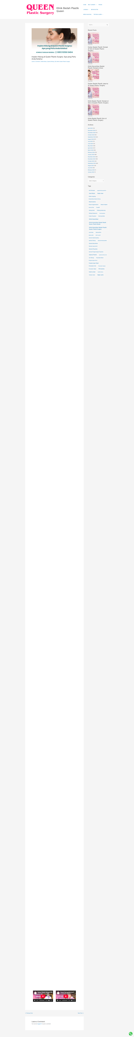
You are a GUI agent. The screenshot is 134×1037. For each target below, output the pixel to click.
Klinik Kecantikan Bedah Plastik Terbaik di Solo (96, 67)
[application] (43, 996)
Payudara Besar (99, 257)
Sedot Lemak (92, 272)
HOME (84, 4)
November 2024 (91, 132)
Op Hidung (91, 257)
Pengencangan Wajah (94, 263)
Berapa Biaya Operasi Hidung (94, 198)
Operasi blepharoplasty (94, 237)
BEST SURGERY (91, 4)
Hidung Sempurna (93, 213)
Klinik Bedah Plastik (51, 301)
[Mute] (49, 1000)
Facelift (98, 207)
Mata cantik (91, 235)
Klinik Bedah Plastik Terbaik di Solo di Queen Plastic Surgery (98, 102)
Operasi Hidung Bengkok (39, 331)
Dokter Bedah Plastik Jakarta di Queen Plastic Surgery (98, 84)
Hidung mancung (101, 210)
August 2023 (91, 165)
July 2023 (90, 167)
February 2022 (91, 170)
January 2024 (91, 154)
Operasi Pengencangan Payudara (96, 251)
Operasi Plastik (93, 254)
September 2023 (92, 163)
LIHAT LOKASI (64, 919)
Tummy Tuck (92, 275)
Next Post (81, 1013)
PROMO (100, 4)
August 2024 (91, 139)
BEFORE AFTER (94, 9)
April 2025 (90, 128)
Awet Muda (92, 193)
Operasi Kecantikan (93, 243)
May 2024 (90, 145)
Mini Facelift (98, 235)
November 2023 (91, 158)
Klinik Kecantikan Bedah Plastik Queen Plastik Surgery (98, 228)
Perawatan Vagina (101, 265)
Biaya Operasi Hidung (38, 315)
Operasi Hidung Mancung (39, 305)
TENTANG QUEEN (98, 14)
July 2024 (90, 141)
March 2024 (90, 150)
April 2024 (90, 148)
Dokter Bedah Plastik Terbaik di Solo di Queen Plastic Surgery (98, 48)
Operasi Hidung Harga (38, 312)
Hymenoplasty (102, 213)
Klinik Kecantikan (93, 219)
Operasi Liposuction (93, 246)
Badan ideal (100, 193)
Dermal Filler (91, 207)
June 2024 (90, 143)
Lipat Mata (91, 232)
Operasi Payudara (93, 249)
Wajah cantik (100, 275)
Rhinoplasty (101, 268)
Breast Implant (104, 204)
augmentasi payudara (101, 190)
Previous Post (29, 1013)
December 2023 (91, 156)
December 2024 (91, 130)
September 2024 (92, 137)
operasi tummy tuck (103, 254)
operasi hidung (92, 240)
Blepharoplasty (92, 201)
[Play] (35, 1000)
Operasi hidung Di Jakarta (39, 309)
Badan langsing (92, 196)
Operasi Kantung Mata (102, 240)
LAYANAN (85, 9)
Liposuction (98, 232)
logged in (40, 1023)
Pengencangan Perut (93, 260)
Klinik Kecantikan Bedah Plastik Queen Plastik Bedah (97, 223)
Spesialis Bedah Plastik (49, 302)
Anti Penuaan (92, 190)
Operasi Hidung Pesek (38, 328)
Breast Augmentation (93, 204)
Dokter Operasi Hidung (38, 318)
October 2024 (91, 134)
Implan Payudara (92, 216)
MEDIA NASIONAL (87, 14)
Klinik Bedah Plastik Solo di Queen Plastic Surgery (97, 119)
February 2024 (91, 152)
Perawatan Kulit (92, 265)
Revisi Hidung (36, 321)
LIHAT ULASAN (55, 943)
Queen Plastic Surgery (47, 275)
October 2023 (91, 161)
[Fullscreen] (51, 1000)
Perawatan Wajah (92, 268)
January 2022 (91, 172)
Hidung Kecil (92, 210)
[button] (96, 4)
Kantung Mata (101, 216)
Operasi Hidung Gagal (38, 324)
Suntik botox (100, 271)
